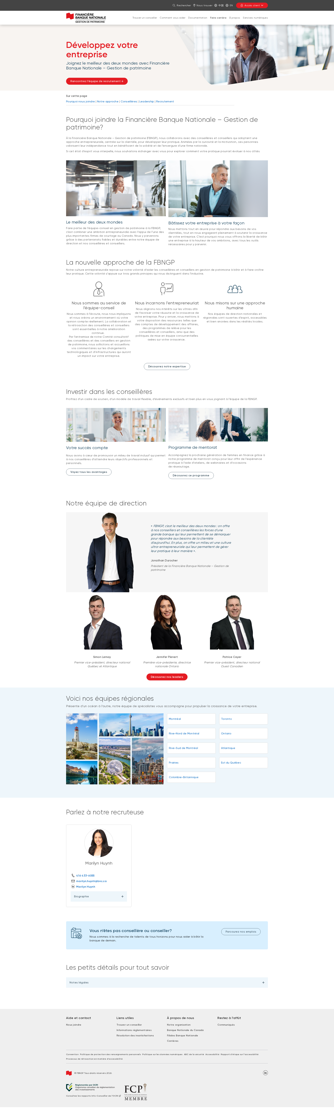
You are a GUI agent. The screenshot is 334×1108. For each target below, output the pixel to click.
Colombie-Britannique (183, 777)
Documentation (197, 17)
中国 (221, 5)
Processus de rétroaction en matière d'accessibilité (94, 1059)
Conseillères (129, 101)
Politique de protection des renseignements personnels (110, 1054)
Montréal (175, 719)
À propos (234, 17)
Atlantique (228, 748)
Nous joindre (73, 1024)
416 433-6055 (85, 875)
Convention (72, 1054)
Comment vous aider (172, 17)
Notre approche (107, 101)
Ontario (226, 733)
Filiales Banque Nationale (182, 1035)
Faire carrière (218, 17)
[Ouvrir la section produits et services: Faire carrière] (218, 21)
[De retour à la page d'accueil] (86, 18)
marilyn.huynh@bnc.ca (91, 881)
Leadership (146, 101)
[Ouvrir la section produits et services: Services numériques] (255, 21)
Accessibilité (212, 1054)
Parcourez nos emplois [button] (241, 931)
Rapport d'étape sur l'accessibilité (240, 1054)
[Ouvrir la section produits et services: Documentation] (197, 21)
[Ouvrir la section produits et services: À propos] (234, 21)
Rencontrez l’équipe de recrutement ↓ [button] (96, 81)
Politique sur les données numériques (162, 1054)
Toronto (226, 719)
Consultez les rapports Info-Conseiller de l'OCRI (92, 1096)
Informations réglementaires (134, 1030)
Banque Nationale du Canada (185, 1030)
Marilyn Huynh (85, 886)
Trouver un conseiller (145, 17)
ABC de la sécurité (194, 1054)
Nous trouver (204, 5)
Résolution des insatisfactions (135, 1035)
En (231, 5)
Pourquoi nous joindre (80, 101)
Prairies (173, 762)
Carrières (172, 1040)
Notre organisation (178, 1024)
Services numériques (255, 17)
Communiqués (226, 1024)
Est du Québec (231, 762)
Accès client (252, 5)
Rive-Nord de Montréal (184, 733)
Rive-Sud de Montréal (183, 748)
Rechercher (184, 5)
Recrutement (165, 101)
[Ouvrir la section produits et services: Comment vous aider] (172, 21)
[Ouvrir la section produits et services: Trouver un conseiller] (144, 21)
